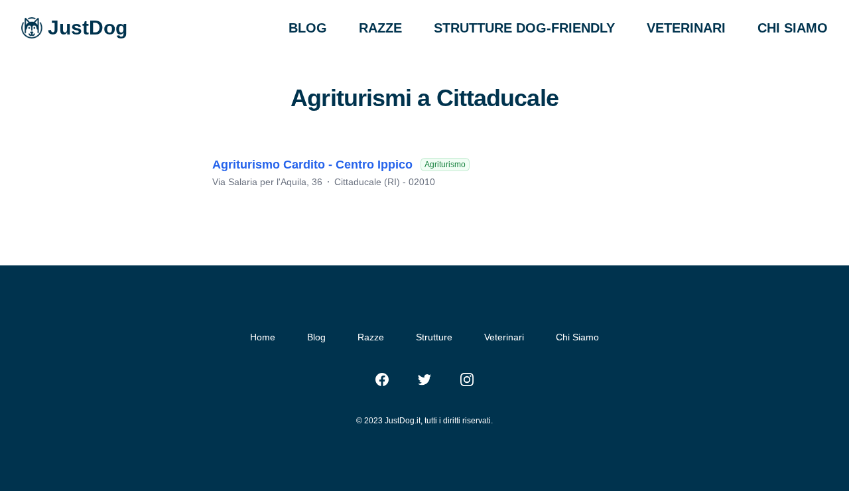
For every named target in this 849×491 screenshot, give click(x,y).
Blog (316, 337)
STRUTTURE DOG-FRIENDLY (524, 28)
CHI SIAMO (792, 28)
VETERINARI (686, 28)
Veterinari (504, 337)
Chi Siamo (577, 337)
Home (262, 337)
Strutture (434, 337)
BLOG (308, 28)
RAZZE (380, 28)
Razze (371, 337)
